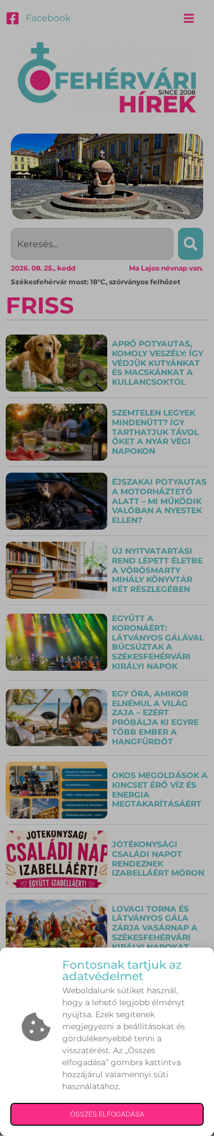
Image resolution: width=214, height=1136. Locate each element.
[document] (107, 568)
